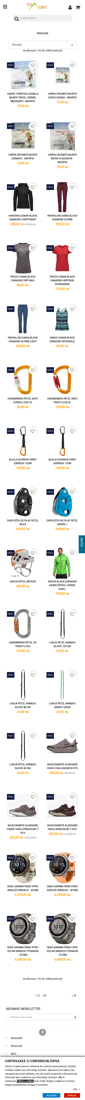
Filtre (81, 542)
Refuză (72, 1095)
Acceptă (51, 1095)
